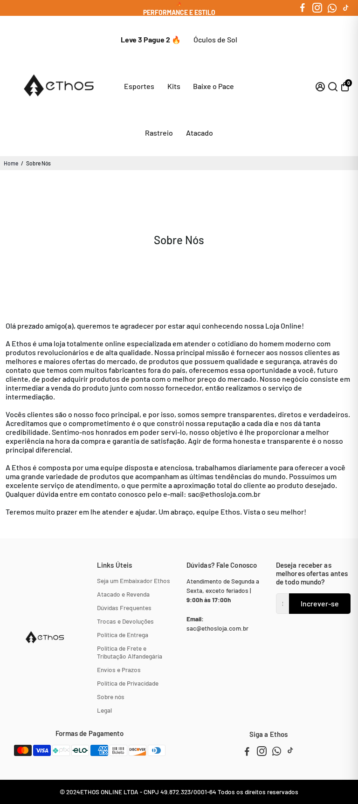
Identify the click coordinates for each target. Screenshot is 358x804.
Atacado (199, 132)
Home (11, 163)
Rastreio (159, 132)
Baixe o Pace (213, 86)
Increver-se (320, 603)
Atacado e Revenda (123, 594)
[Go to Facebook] (302, 8)
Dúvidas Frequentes (124, 608)
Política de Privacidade (127, 683)
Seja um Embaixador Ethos (133, 580)
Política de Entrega (122, 635)
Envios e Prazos (119, 669)
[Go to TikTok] (346, 8)
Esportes (139, 86)
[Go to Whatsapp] (332, 8)
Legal (104, 710)
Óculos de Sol (215, 39)
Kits (173, 86)
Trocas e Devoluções (125, 621)
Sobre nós (110, 697)
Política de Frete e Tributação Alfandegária (129, 652)
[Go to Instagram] (317, 8)
